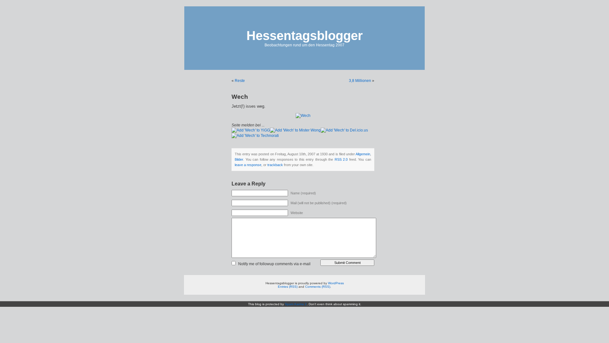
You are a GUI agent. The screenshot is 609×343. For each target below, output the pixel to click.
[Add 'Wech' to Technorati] (255, 135)
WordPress (336, 283)
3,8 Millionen (360, 80)
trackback (275, 165)
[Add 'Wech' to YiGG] (251, 130)
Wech (240, 96)
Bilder (239, 159)
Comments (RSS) (317, 286)
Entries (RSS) (288, 286)
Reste (240, 80)
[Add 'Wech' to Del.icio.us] (344, 130)
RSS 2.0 (341, 159)
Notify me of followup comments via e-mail (274, 264)
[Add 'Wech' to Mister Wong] (295, 130)
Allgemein (363, 154)
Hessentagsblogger (304, 36)
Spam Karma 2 (296, 304)
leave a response (248, 165)
